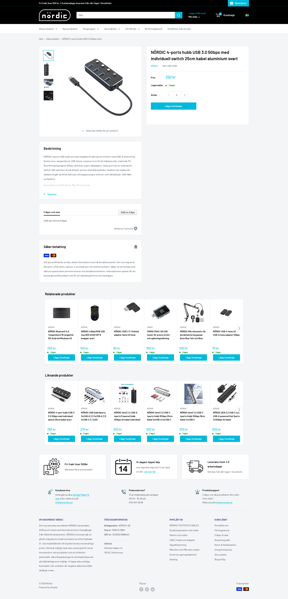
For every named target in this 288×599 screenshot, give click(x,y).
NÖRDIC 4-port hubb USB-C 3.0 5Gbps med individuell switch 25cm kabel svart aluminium (61, 416)
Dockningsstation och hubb (184, 530)
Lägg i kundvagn (173, 106)
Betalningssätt (222, 540)
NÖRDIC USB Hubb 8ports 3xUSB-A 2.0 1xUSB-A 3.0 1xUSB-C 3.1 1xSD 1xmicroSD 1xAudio (93, 416)
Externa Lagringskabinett (183, 554)
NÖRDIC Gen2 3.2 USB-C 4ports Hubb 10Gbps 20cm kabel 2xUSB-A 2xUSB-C (159, 416)
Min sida (193, 16)
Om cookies (220, 554)
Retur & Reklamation (225, 544)
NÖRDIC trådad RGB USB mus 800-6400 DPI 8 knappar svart (93, 335)
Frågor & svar (221, 535)
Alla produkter (46, 28)
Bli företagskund (153, 28)
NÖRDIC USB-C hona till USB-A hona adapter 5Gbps (226, 333)
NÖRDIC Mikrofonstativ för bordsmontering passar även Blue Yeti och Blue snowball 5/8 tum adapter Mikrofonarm (193, 335)
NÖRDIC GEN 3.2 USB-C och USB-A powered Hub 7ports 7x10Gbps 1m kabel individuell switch (226, 416)
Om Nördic (130, 28)
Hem (41, 39)
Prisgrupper (89, 28)
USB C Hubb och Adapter (182, 540)
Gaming (173, 559)
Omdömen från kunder (179, 28)
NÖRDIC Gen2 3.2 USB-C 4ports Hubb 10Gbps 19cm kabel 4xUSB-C (192, 416)
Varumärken (110, 28)
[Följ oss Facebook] (141, 589)
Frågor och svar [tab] (52, 212)
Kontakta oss (221, 525)
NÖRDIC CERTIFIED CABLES (184, 525)
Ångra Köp (219, 559)
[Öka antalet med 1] (185, 95)
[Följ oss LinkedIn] (153, 589)
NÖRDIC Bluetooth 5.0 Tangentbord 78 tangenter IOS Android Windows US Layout (61, 335)
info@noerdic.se (64, 502)
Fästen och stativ (179, 535)
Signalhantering (178, 544)
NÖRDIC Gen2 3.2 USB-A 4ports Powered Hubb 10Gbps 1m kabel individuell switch (127, 416)
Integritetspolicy (223, 549)
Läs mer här (150, 471)
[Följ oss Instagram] (147, 589)
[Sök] (178, 15)
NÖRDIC (154, 66)
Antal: (154, 94)
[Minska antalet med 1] (169, 95)
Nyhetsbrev (240, 3)
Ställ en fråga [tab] (128, 212)
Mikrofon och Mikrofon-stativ (185, 549)
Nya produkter (70, 28)
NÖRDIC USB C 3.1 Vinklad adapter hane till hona (126, 333)
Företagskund (221, 530)
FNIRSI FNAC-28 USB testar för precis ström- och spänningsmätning (158, 335)
